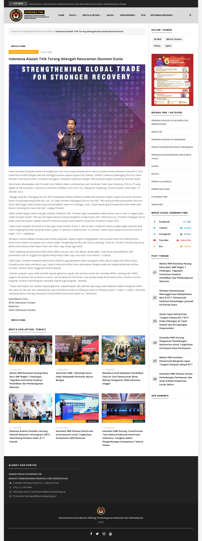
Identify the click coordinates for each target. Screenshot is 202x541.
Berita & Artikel (91, 15)
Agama (155, 166)
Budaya (155, 174)
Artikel (157, 39)
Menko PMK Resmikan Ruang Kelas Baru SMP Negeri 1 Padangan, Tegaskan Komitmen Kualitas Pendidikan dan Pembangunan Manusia (176, 272)
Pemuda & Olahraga (162, 181)
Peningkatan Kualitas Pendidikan (36, 31)
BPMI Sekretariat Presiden (22, 302)
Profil (73, 15)
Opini (168, 45)
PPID (143, 15)
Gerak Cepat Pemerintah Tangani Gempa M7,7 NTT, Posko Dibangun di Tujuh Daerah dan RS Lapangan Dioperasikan (174, 321)
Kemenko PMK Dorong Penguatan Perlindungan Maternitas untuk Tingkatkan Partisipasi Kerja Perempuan (176, 343)
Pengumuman (127, 15)
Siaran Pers (46, 363)
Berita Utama (18, 46)
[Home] (30, 14)
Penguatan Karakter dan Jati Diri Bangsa (172, 147)
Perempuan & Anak (161, 189)
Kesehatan (157, 131)
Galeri (110, 15)
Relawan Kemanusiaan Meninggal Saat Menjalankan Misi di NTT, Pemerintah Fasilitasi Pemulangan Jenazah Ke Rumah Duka (176, 297)
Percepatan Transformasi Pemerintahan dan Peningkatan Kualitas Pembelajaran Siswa (77, 3)
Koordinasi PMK (159, 196)
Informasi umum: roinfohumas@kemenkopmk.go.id (38, 491)
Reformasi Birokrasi (162, 15)
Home (61, 15)
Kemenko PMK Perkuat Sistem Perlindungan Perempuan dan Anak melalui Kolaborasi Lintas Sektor (176, 379)
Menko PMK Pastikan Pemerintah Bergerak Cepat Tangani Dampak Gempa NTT (176, 361)
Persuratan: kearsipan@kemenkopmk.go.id (34, 496)
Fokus (157, 45)
